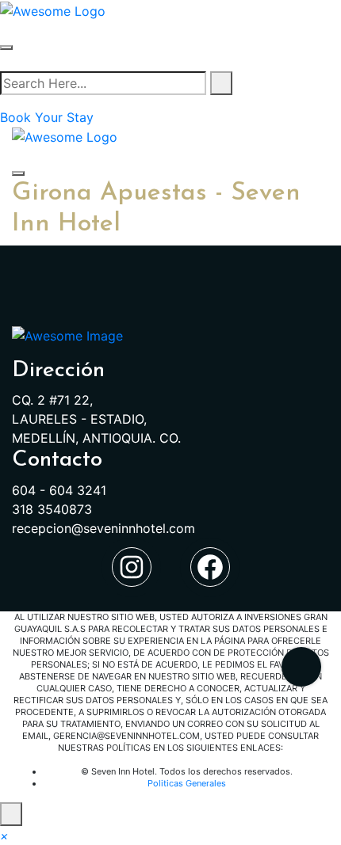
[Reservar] (301, 667)
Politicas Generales (187, 783)
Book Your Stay (47, 117)
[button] (4, 835)
